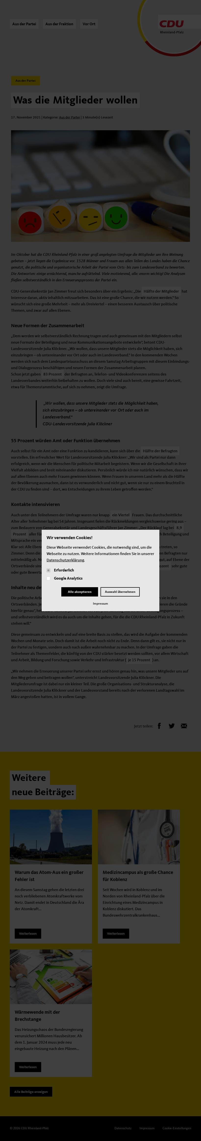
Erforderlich (64, 570)
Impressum (100, 603)
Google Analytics (68, 579)
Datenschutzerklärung (65, 560)
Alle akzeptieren (79, 592)
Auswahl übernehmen (120, 592)
